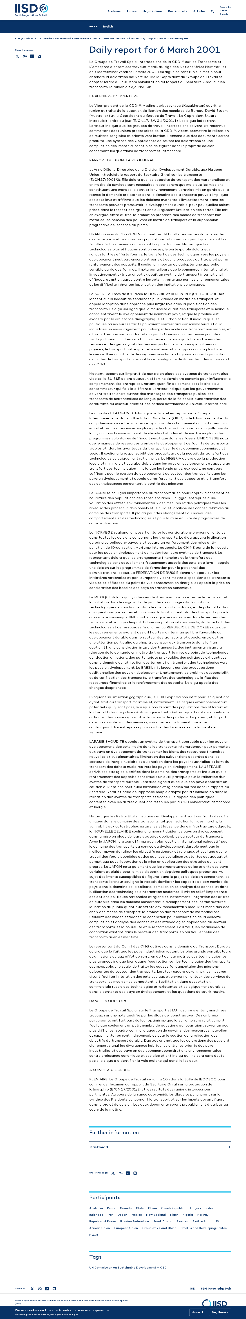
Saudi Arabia (162, 1221)
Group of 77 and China (159, 1228)
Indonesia (96, 1215)
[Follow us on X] (32, 1288)
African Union (99, 1228)
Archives (114, 11)
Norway (203, 1215)
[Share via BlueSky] (39, 56)
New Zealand (156, 1215)
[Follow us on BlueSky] (54, 1288)
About (223, 10)
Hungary (195, 1208)
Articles (199, 11)
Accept (197, 1312)
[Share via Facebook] (25, 56)
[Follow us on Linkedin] (47, 1288)
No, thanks (220, 1312)
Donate (224, 14)
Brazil (111, 1208)
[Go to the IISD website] (216, 1305)
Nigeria (187, 1215)
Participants (177, 11)
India (209, 1208)
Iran (111, 1215)
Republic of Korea (102, 1221)
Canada (126, 1208)
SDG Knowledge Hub (216, 1288)
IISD (192, 1288)
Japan (122, 1215)
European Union (126, 1228)
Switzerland (201, 1221)
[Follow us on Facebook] (40, 1288)
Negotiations (153, 11)
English (107, 26)
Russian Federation (134, 1221)
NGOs (93, 1235)
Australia (96, 1208)
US (217, 1221)
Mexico (137, 1215)
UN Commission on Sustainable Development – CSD (128, 1267)
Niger (174, 1215)
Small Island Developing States (204, 1228)
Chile (140, 1208)
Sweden (182, 1221)
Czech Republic (172, 1208)
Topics (131, 11)
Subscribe (225, 7)
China (152, 1208)
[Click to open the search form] (212, 12)
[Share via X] (17, 56)
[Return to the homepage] (31, 10)
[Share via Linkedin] (32, 56)
